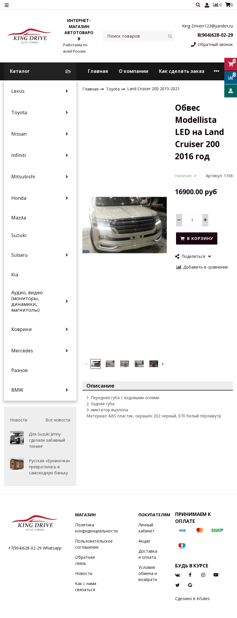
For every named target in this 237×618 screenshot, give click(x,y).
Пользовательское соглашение (94, 544)
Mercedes (22, 351)
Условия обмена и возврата (147, 573)
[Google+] (190, 584)
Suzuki (19, 235)
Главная (98, 71)
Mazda (18, 218)
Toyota (19, 112)
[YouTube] (216, 574)
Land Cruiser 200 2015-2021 (153, 88)
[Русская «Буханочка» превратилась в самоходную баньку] (17, 464)
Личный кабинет (146, 528)
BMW (17, 390)
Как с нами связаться (85, 586)
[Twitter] (177, 584)
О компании (133, 71)
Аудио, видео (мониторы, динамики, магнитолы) (27, 301)
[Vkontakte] (177, 574)
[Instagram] (203, 574)
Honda (18, 198)
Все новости (57, 420)
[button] (86, 364)
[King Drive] (29, 35)
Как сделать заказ (181, 71)
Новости (83, 573)
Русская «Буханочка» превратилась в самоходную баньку (49, 466)
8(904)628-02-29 (215, 35)
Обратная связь (85, 560)
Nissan (19, 134)
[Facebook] (190, 574)
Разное (19, 370)
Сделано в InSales (192, 598)
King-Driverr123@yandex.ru (207, 26)
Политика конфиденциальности (96, 528)
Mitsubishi (23, 177)
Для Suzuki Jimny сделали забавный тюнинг (47, 440)
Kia (14, 274)
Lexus (18, 91)
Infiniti (18, 155)
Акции (144, 541)
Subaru (19, 255)
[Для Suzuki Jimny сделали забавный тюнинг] (17, 438)
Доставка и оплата (147, 554)
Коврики (21, 329)
